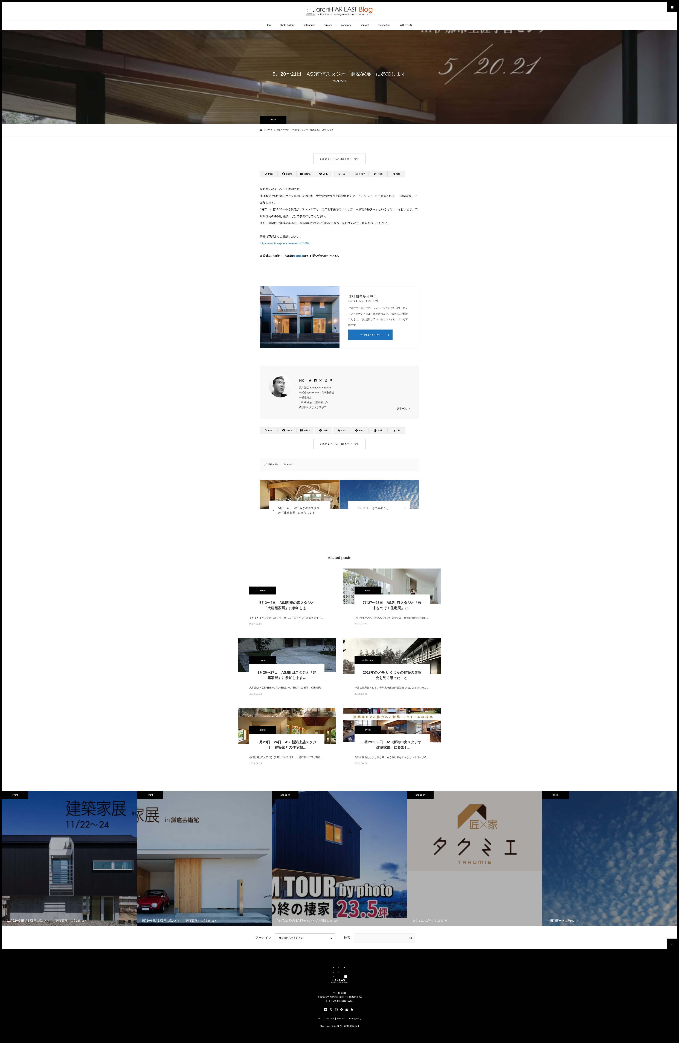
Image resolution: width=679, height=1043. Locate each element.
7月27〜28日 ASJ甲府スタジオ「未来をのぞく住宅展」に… (392, 605)
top (269, 25)
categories (309, 25)
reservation (384, 25)
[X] (320, 380)
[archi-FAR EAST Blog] (339, 10)
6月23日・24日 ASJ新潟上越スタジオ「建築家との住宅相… (286, 744)
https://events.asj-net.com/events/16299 (284, 243)
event (273, 119)
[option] (69, 858)
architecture (367, 660)
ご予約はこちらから (370, 334)
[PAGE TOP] (672, 944)
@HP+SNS (406, 25)
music (285, 795)
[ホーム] (261, 129)
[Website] (310, 380)
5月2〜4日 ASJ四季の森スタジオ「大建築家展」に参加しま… (286, 605)
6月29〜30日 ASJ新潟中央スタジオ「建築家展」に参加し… (392, 744)
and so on (15, 795)
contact (365, 25)
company (346, 25)
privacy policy (354, 1019)
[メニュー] (672, 7)
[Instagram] (326, 380)
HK (301, 381)
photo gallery (287, 25)
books (420, 795)
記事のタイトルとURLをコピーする (339, 158)
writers (328, 25)
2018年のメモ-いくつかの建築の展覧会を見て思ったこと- (392, 675)
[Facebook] (315, 380)
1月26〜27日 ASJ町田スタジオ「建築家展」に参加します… (286, 675)
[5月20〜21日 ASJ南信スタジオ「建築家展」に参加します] (299, 494)
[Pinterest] (331, 380)
